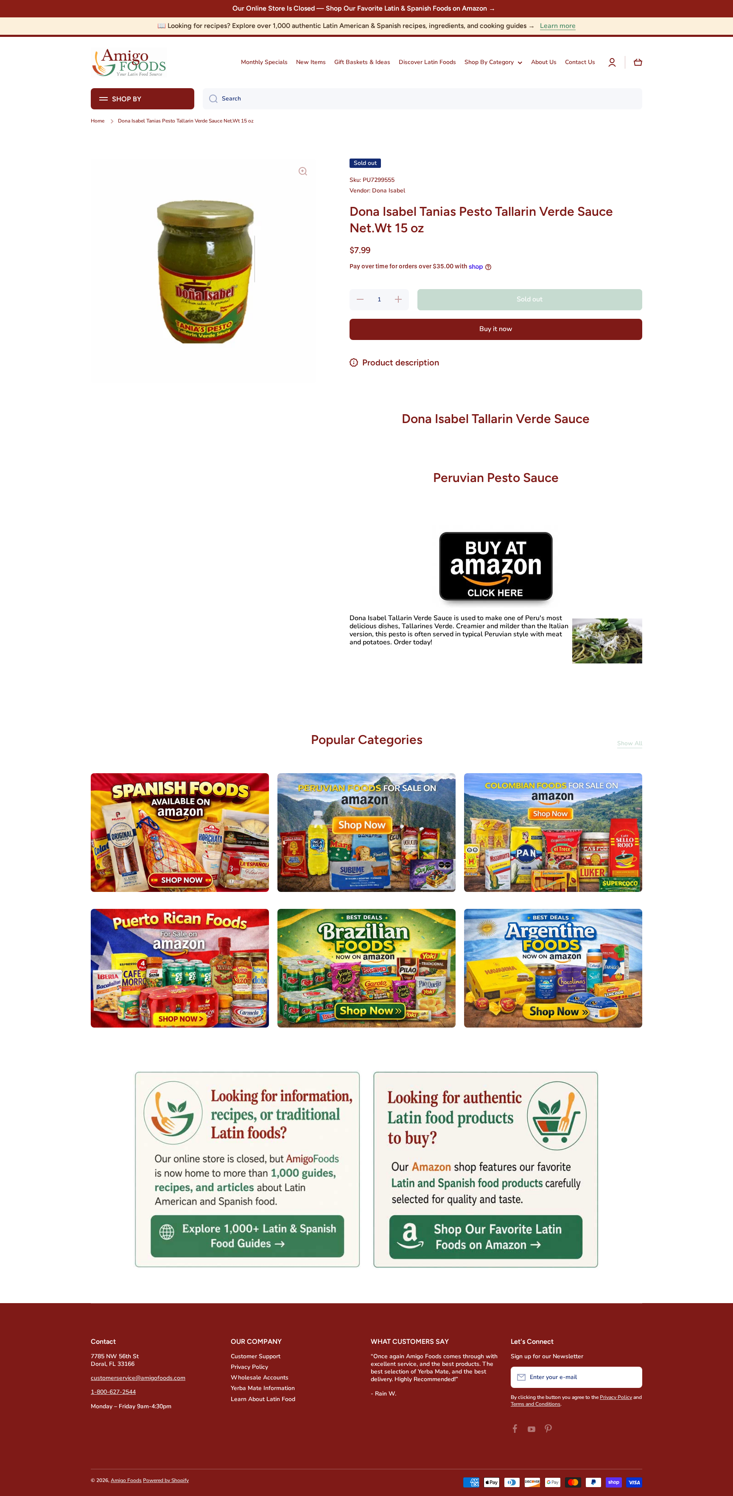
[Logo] (129, 62)
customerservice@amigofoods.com (138, 1378)
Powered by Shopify (166, 1480)
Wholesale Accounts (259, 1377)
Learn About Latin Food (263, 1399)
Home (97, 121)
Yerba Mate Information (263, 1388)
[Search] (210, 98)
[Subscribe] (631, 1377)
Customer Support (255, 1356)
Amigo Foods (126, 1480)
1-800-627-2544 (113, 1392)
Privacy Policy (249, 1367)
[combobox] (422, 98)
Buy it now (495, 329)
